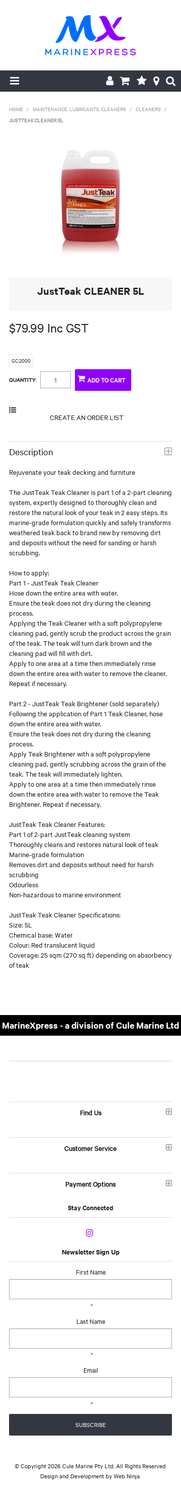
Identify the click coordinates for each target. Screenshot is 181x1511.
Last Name (90, 1320)
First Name (91, 1271)
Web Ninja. (127, 1476)
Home (16, 109)
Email (90, 1369)
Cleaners (148, 109)
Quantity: (22, 380)
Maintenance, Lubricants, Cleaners (79, 109)
